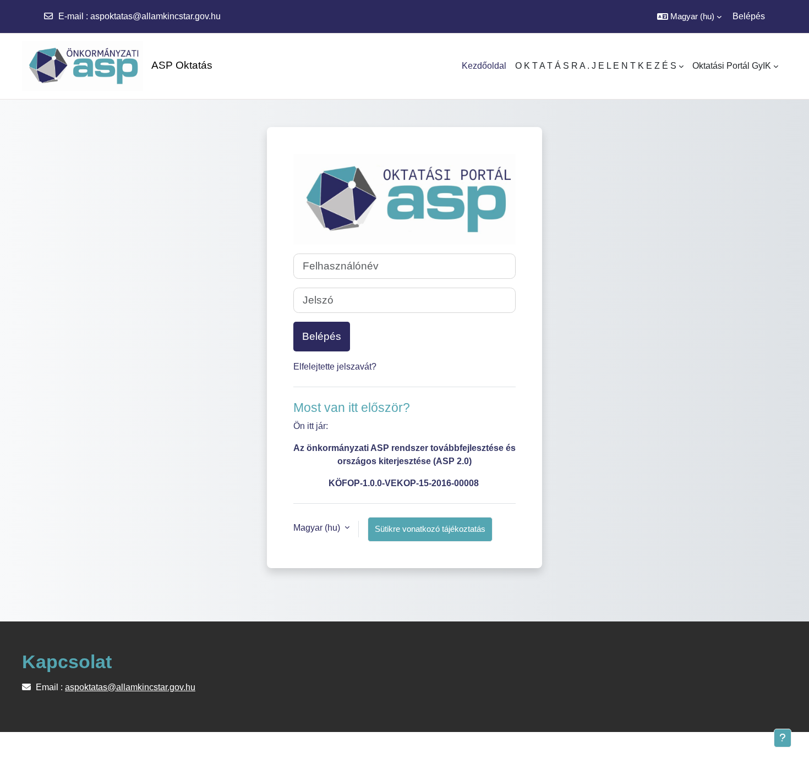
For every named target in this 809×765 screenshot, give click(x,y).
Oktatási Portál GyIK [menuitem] (731, 65)
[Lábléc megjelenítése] (782, 738)
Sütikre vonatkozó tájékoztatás (430, 528)
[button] (689, 16)
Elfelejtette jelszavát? (334, 366)
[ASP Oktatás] (77, 66)
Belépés (749, 16)
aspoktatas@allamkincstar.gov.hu (155, 16)
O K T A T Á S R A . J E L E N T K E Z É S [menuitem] (595, 65)
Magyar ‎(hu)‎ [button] (317, 527)
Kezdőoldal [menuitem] (484, 65)
